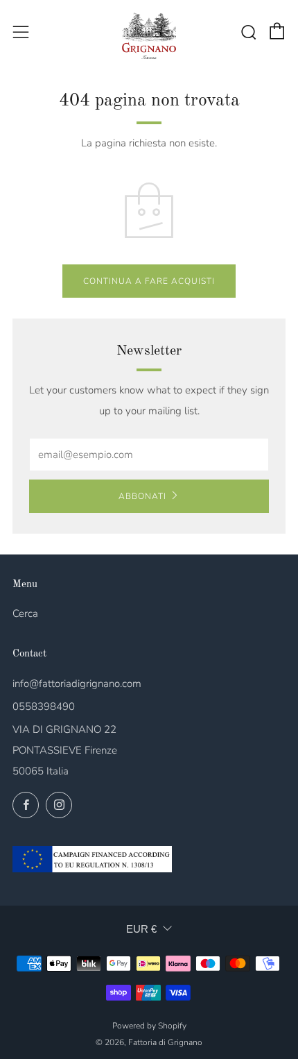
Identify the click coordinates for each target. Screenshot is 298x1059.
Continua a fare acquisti (149, 281)
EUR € (141, 929)
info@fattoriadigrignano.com (76, 684)
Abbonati (142, 496)
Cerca (25, 613)
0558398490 (43, 706)
